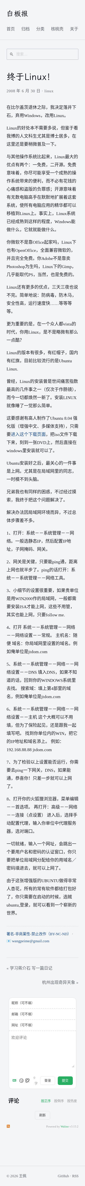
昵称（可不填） (23, 1003)
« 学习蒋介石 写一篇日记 (29, 968)
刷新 (42, 1115)
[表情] (21, 1080)
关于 (74, 29)
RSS (75, 1176)
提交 (65, 1080)
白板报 (18, 13)
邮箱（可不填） (23, 1014)
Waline (65, 1126)
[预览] (27, 1080)
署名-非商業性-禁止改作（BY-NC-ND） (39, 934)
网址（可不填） (23, 1025)
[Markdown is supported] (15, 1080)
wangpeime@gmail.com (30, 941)
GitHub (63, 1176)
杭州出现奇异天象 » (60, 982)
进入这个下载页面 (28, 434)
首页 (11, 29)
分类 (40, 29)
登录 (47, 1080)
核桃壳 (57, 29)
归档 (25, 29)
